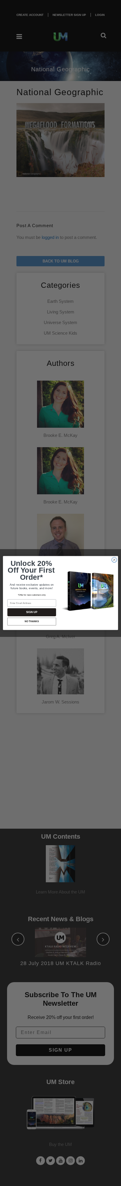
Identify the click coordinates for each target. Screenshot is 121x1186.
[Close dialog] (114, 559)
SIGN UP (31, 612)
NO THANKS (32, 621)
